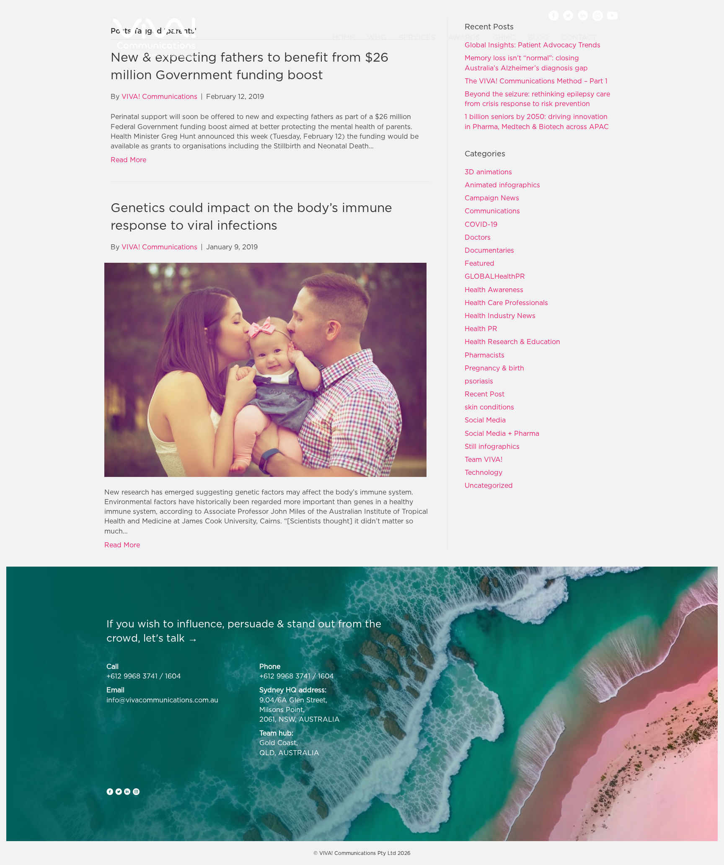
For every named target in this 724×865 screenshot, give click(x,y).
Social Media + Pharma (502, 433)
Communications (492, 211)
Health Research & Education (512, 341)
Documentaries (489, 250)
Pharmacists (484, 355)
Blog (538, 37)
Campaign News (492, 198)
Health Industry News (500, 315)
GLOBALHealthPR (495, 276)
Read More (128, 159)
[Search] (608, 37)
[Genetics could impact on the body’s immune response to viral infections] (265, 369)
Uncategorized (489, 485)
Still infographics (492, 446)
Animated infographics (502, 185)
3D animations (488, 172)
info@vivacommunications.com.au (162, 700)
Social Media (485, 420)
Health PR (481, 328)
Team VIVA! (483, 459)
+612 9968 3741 (132, 676)
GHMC (504, 37)
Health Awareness (494, 289)
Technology (483, 472)
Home (343, 37)
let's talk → (170, 637)
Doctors (478, 237)
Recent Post (484, 394)
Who (376, 37)
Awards (464, 37)
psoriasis (479, 381)
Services (417, 37)
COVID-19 (481, 224)
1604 (173, 676)
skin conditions (489, 407)
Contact (579, 37)
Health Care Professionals (506, 302)
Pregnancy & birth (494, 368)
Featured (479, 263)
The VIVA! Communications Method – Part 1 (536, 81)
